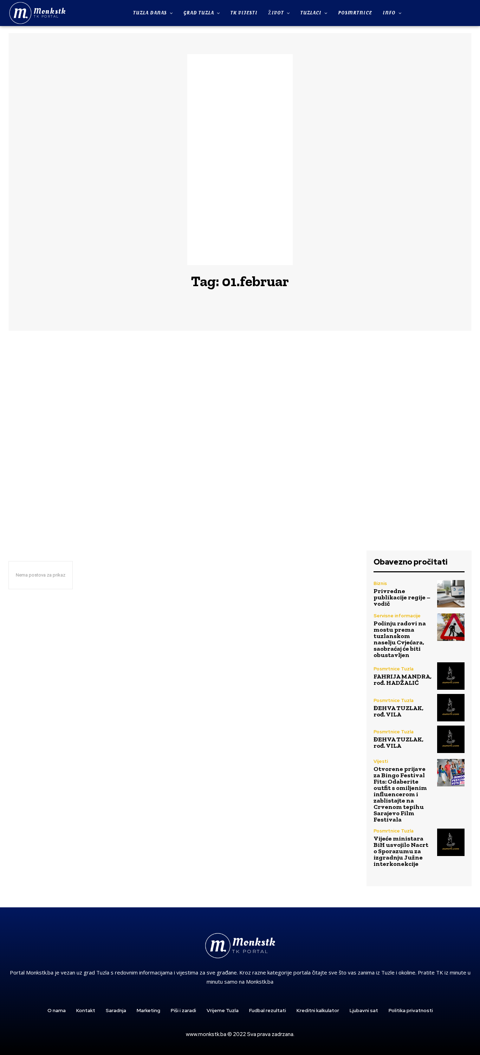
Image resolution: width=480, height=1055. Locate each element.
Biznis (380, 583)
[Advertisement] (240, 159)
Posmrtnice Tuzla (394, 669)
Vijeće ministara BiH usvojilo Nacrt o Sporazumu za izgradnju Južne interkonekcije (401, 851)
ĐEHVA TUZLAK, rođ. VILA (398, 711)
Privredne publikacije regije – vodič (402, 597)
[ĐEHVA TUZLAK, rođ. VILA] (451, 707)
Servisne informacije (397, 615)
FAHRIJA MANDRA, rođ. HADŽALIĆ (403, 680)
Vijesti (381, 761)
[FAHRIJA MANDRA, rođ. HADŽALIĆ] (451, 676)
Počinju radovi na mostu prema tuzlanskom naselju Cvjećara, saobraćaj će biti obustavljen (400, 639)
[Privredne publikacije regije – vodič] (451, 593)
